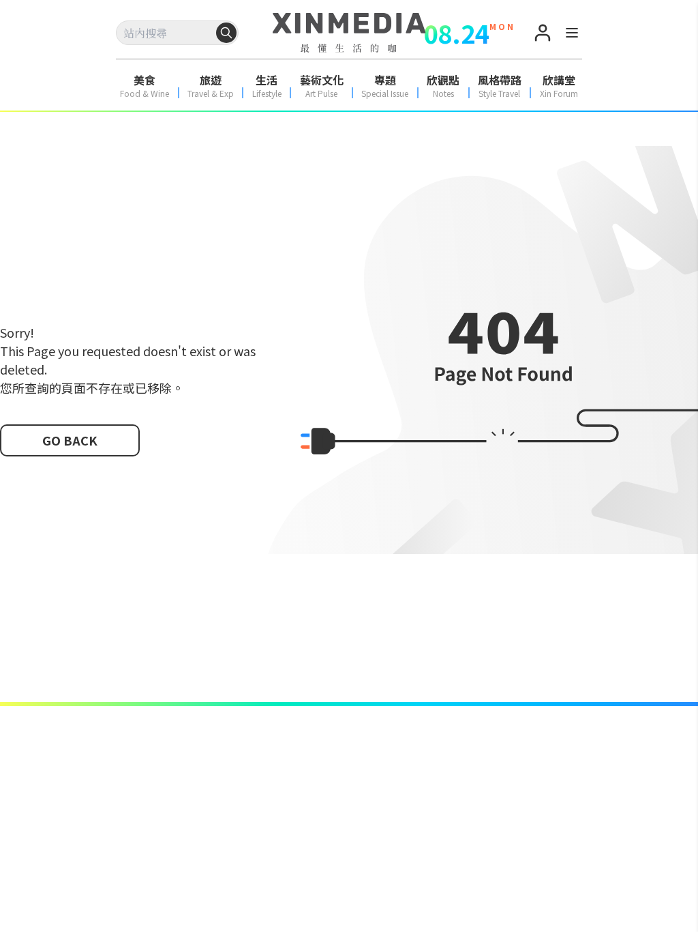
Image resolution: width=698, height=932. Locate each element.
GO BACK (69, 440)
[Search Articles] (226, 33)
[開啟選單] (572, 35)
